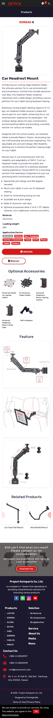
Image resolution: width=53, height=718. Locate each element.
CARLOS (11, 640)
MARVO (10, 645)
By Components (37, 618)
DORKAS (11, 618)
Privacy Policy (33, 702)
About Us (34, 633)
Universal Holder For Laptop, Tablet (9, 295)
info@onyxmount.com (20, 669)
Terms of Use (19, 702)
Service (33, 628)
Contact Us (10, 650)
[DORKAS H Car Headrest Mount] (26, 364)
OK (36, 711)
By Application (37, 622)
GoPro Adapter (26, 320)
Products (11, 608)
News (31, 643)
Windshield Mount (39, 527)
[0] (43, 3)
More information (10, 715)
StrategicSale (32, 697)
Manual (15, 261)
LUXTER (10, 613)
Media (32, 638)
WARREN (11, 636)
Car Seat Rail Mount (13, 527)
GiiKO (9, 631)
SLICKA (10, 622)
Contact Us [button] (26, 568)
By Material (35, 613)
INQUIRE (28, 252)
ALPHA (10, 627)
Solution (33, 608)
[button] (49, 515)
